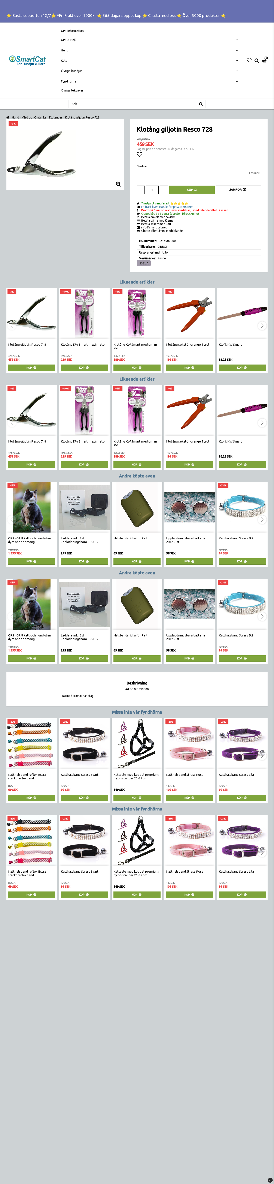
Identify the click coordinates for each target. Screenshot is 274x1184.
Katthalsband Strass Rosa (184, 774)
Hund (64, 50)
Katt (64, 60)
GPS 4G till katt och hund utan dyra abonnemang (29, 540)
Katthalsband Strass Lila (236, 774)
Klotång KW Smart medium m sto (135, 346)
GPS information (72, 31)
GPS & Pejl (68, 40)
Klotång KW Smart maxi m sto (83, 344)
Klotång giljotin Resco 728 (82, 117)
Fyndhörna (68, 81)
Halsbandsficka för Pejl (130, 538)
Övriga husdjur (71, 71)
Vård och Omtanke (34, 117)
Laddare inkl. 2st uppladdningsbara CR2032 (79, 540)
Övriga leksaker (72, 90)
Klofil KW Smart (230, 344)
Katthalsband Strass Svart (79, 774)
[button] (249, 60)
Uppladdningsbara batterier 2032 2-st (186, 540)
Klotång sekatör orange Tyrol (187, 344)
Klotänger (55, 117)
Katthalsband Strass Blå (236, 538)
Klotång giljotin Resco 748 (27, 344)
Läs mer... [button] (255, 173)
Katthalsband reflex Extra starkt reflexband (27, 776)
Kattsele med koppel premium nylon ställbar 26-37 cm (136, 776)
